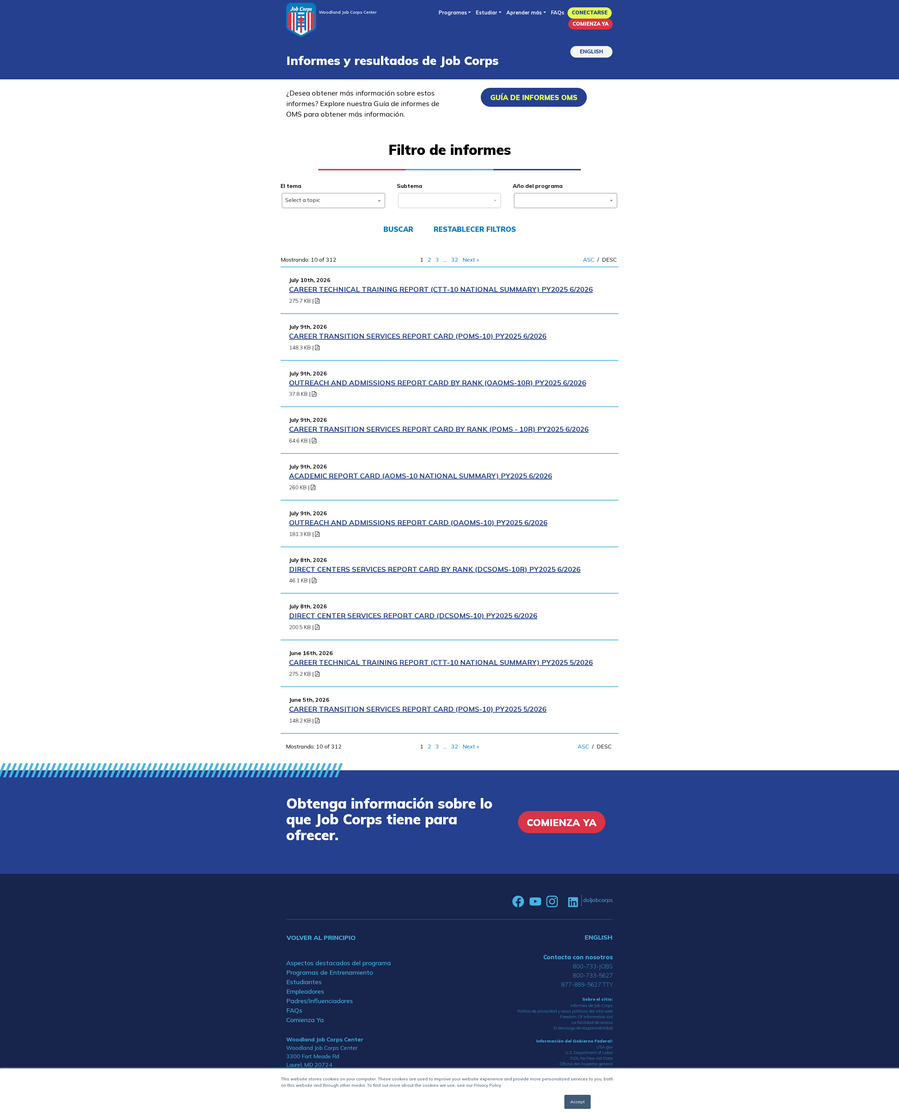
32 (454, 259)
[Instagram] (552, 902)
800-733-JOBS (593, 966)
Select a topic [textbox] (302, 199)
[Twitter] (563, 901)
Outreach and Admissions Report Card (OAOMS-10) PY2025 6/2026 (418, 522)
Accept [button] (577, 1101)
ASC (589, 259)
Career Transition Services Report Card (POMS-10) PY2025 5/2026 (417, 709)
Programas (453, 12)
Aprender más (524, 12)
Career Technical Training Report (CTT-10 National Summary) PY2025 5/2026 (441, 662)
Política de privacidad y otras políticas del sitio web (565, 1011)
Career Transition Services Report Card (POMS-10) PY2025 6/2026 (417, 336)
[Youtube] (535, 902)
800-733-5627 (593, 975)
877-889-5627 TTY (587, 984)
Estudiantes (304, 982)
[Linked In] (573, 901)
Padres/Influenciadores (319, 1001)
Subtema (409, 185)
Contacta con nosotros (578, 957)
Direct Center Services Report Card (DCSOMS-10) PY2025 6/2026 (413, 615)
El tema (291, 185)
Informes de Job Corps (592, 1005)
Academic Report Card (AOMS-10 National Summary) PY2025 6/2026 (420, 475)
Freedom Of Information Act (586, 1016)
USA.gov (604, 1047)
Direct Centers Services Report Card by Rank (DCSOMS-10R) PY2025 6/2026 (434, 569)
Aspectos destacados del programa (338, 963)
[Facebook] (518, 902)
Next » (470, 259)
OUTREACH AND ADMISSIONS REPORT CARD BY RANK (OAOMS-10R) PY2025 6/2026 (437, 382)
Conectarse (590, 12)
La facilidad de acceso (592, 1022)
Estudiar (486, 12)
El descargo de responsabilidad (583, 1028)
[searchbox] (519, 199)
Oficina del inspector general (586, 1063)
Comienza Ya (590, 24)
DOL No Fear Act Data (591, 1058)
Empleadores (305, 991)
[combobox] (333, 200)
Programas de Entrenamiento (329, 972)
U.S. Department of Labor (589, 1052)
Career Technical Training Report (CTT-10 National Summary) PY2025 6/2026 (441, 289)
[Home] (301, 20)
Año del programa (538, 185)
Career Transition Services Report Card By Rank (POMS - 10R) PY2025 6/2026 (439, 429)
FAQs (557, 12)
